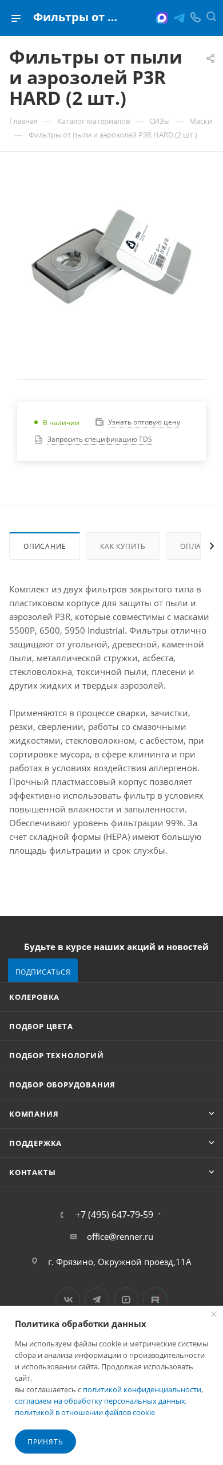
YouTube (126, 1299)
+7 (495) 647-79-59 (114, 1214)
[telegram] (179, 17)
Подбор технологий (56, 1055)
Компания (33, 1114)
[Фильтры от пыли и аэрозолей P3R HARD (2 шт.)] (111, 257)
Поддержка (35, 1143)
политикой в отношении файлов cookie (85, 1412)
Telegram (97, 1299)
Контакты (32, 1172)
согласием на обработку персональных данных (100, 1401)
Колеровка (34, 997)
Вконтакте (67, 1299)
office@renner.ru (120, 1236)
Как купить (123, 546)
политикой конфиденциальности (142, 1389)
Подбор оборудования (62, 1084)
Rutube (155, 1299)
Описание (44, 546)
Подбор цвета (41, 1026)
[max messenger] (162, 17)
